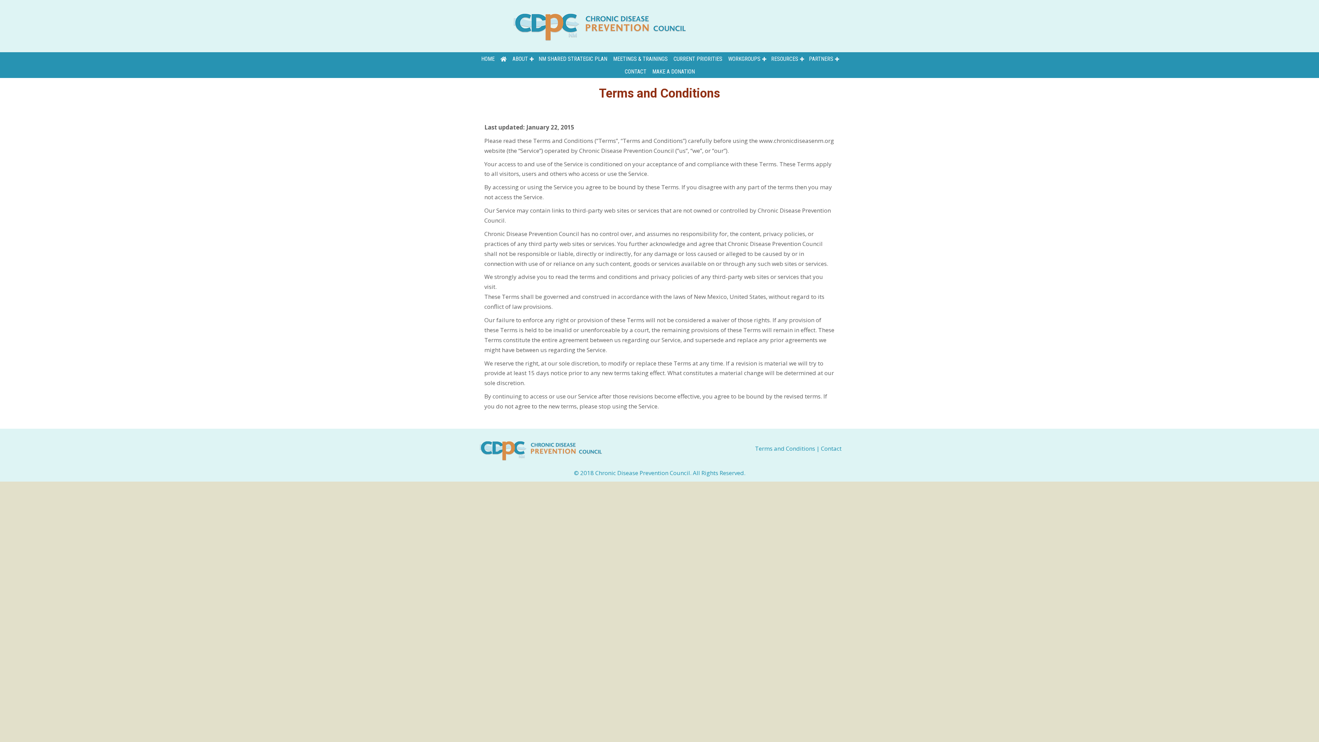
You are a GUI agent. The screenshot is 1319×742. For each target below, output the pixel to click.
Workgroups (744, 59)
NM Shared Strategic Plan (573, 59)
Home (488, 59)
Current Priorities (698, 59)
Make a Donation (673, 71)
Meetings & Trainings (640, 59)
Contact (635, 71)
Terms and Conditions (785, 448)
